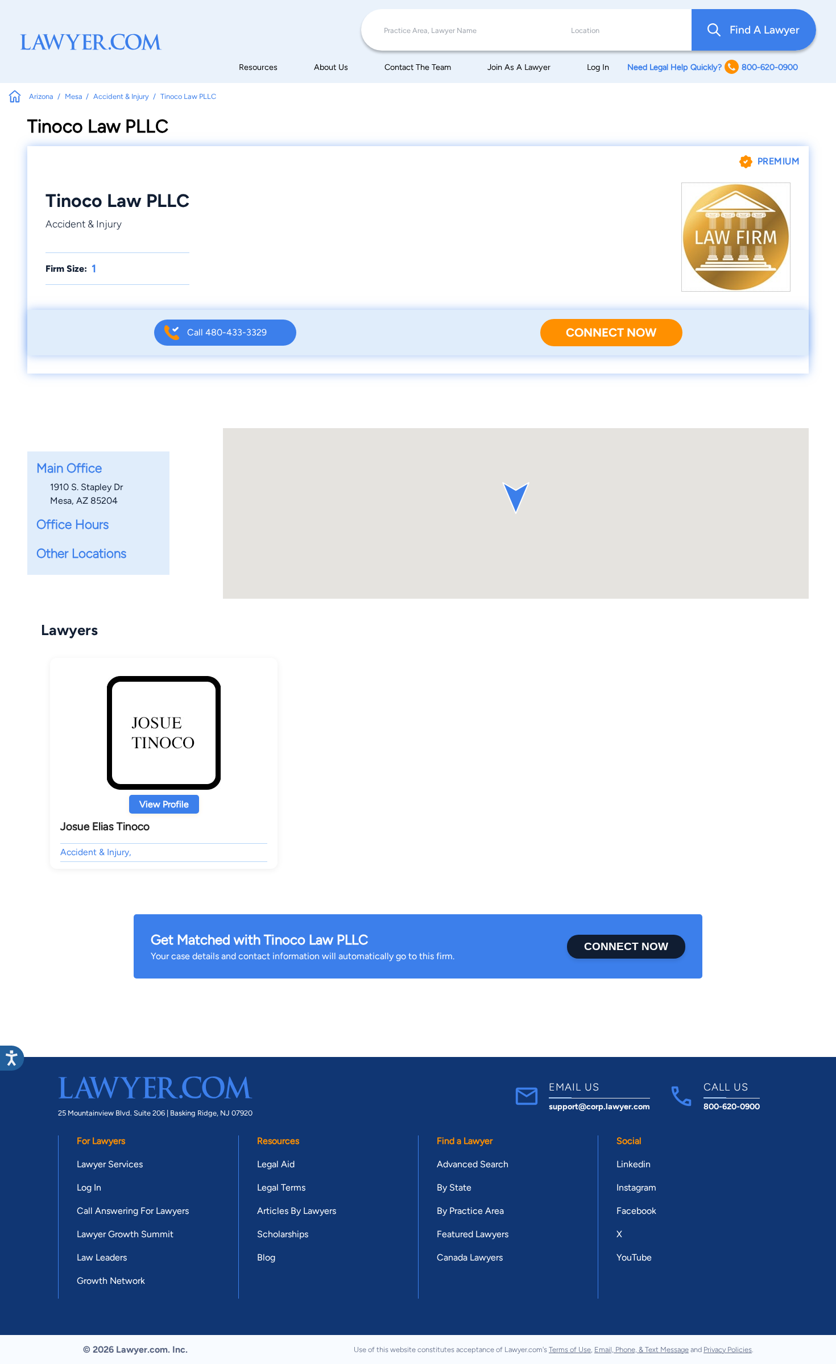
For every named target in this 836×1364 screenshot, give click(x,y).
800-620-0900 (731, 1106)
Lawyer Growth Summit (125, 1234)
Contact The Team (417, 67)
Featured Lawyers (472, 1234)
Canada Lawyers (470, 1257)
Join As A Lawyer (519, 67)
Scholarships (282, 1234)
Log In (598, 67)
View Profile (164, 804)
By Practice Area (470, 1210)
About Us (331, 67)
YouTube (634, 1257)
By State (454, 1187)
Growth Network (111, 1280)
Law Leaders (102, 1257)
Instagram (636, 1187)
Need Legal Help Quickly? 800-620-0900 (712, 67)
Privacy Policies (727, 1349)
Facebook (636, 1210)
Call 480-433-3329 (227, 332)
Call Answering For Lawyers (133, 1210)
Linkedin (633, 1164)
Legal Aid (276, 1164)
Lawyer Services (110, 1164)
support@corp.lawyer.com (599, 1106)
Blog (266, 1257)
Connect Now (611, 332)
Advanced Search (472, 1164)
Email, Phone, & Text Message (641, 1349)
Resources (258, 67)
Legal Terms (281, 1187)
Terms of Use (570, 1349)
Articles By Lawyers (296, 1210)
